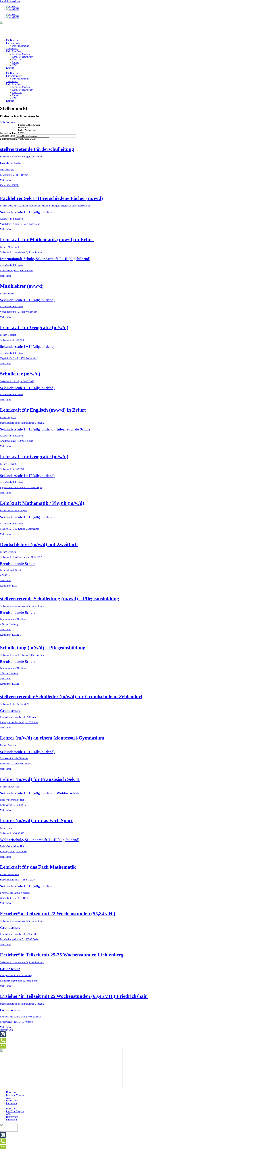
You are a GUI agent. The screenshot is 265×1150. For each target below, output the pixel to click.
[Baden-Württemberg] (30, 130)
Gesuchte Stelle (7, 136)
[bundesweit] (30, 127)
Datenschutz (12, 1100)
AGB (9, 1097)
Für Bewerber (13, 40)
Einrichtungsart (7, 138)
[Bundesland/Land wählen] (30, 125)
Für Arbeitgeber (13, 43)
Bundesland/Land (8, 133)
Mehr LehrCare (13, 51)
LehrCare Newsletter (22, 57)
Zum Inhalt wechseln (10, 1)
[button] (6, 1030)
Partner (15, 62)
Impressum (11, 1103)
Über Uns (17, 59)
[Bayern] (30, 133)
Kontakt (10, 68)
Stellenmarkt (12, 48)
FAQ (14, 65)
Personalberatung (20, 45)
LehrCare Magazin (21, 54)
